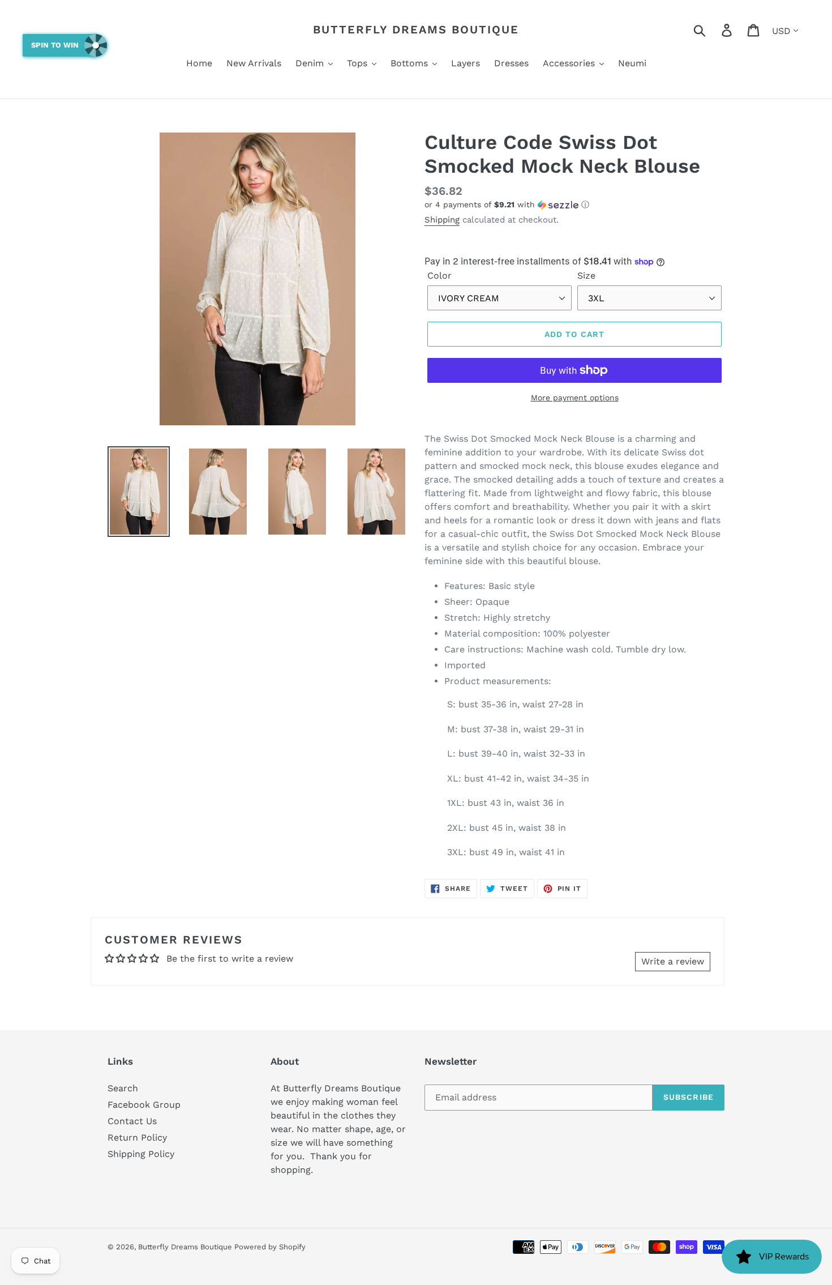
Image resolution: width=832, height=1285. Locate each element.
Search (123, 1088)
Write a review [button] (672, 961)
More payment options (575, 397)
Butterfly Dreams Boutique (416, 29)
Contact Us (132, 1121)
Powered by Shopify (270, 1247)
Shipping (442, 220)
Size (586, 275)
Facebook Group (144, 1104)
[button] (574, 204)
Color (439, 275)
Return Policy (137, 1137)
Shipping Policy (141, 1154)
